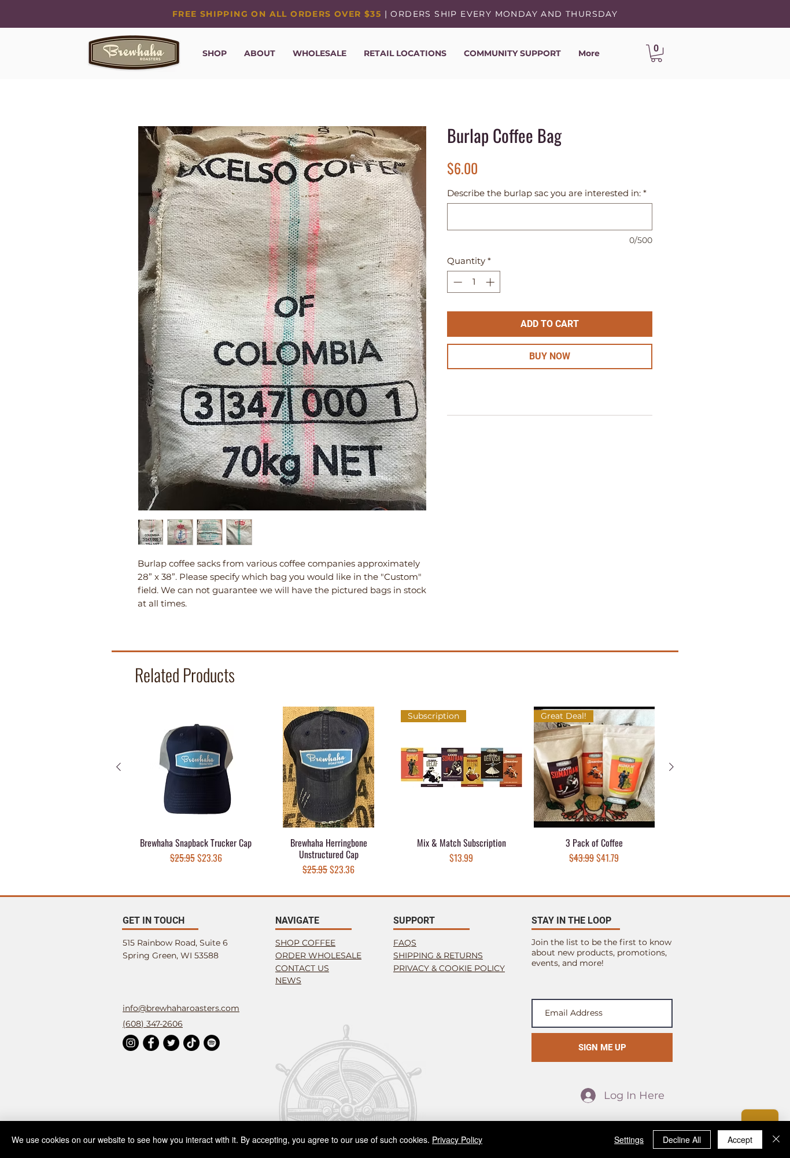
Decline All (682, 1139)
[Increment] (491, 282)
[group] (395, 791)
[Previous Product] (118, 767)
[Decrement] (456, 282)
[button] (656, 53)
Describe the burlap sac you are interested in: (547, 193)
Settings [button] (629, 1139)
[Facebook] (151, 1043)
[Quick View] (196, 767)
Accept (740, 1139)
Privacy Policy (457, 1139)
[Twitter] (171, 1043)
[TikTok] (191, 1043)
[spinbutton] (473, 282)
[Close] (776, 1139)
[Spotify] (212, 1043)
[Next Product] (671, 767)
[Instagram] (131, 1043)
